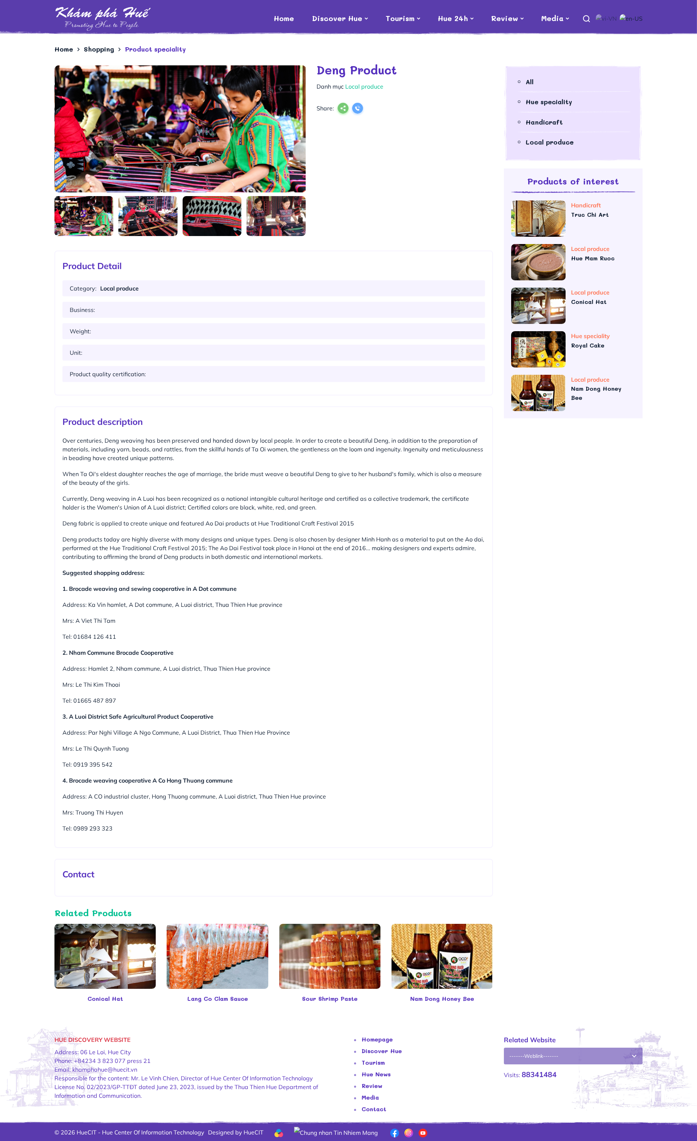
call (357, 109)
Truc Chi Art (591, 214)
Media (552, 18)
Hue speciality (549, 101)
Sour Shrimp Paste (330, 998)
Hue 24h (453, 18)
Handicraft (544, 122)
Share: (325, 108)
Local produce (550, 142)
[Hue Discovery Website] (102, 18)
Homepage (377, 1039)
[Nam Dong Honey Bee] (442, 956)
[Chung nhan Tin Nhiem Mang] (336, 1132)
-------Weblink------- (533, 1056)
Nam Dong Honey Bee (442, 998)
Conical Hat (105, 998)
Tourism (400, 18)
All (530, 81)
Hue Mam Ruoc (594, 258)
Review (504, 18)
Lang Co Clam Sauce (217, 998)
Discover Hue (337, 18)
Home (284, 18)
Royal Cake (589, 345)
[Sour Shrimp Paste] (329, 956)
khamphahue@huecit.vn (104, 1069)
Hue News (376, 1074)
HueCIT (254, 1132)
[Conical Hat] (105, 956)
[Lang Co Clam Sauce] (217, 956)
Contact (374, 1109)
